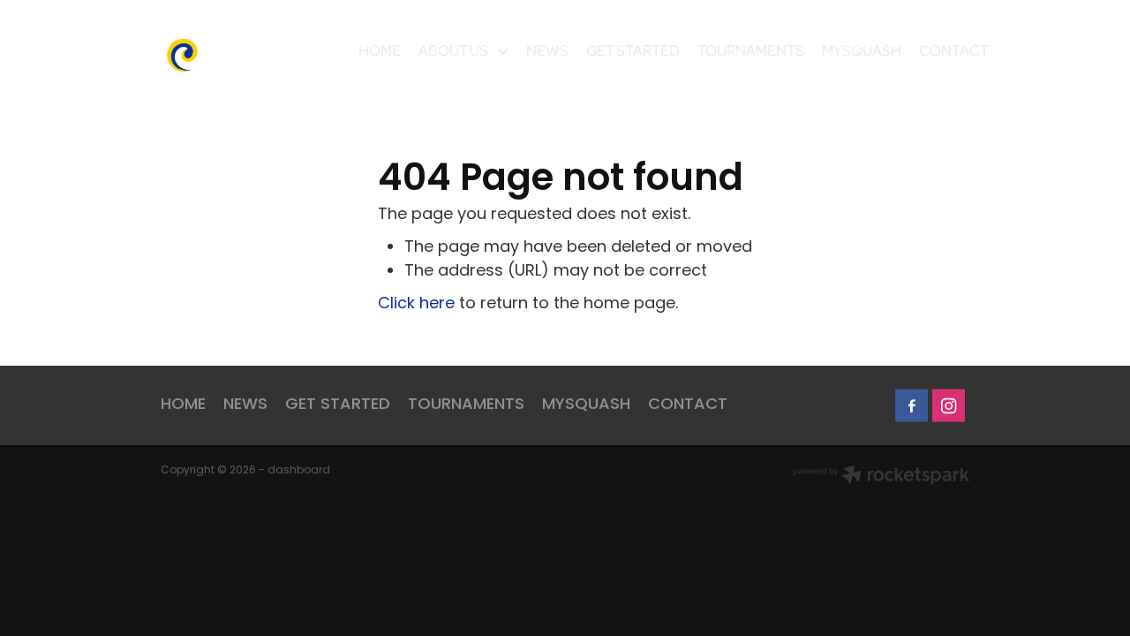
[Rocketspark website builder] (881, 477)
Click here (416, 304)
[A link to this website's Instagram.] (948, 406)
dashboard (298, 471)
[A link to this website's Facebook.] (911, 406)
